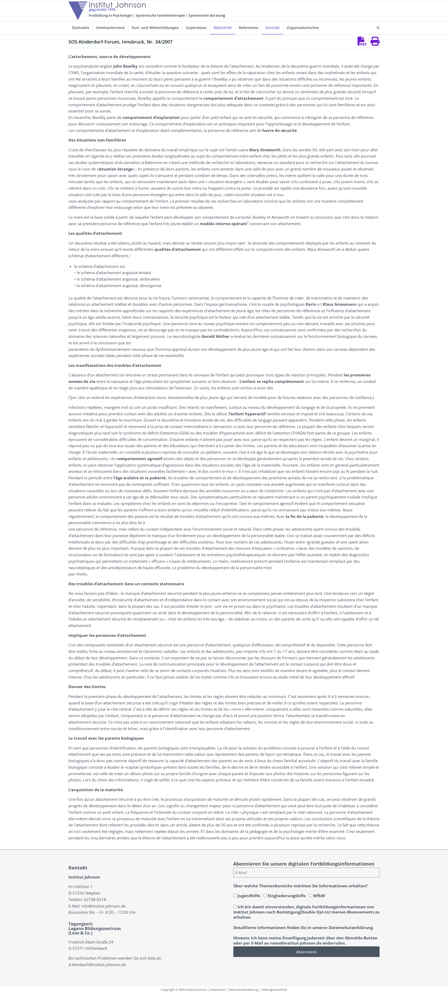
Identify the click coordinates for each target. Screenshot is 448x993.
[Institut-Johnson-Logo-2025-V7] (146, 10)
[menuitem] (80, 27)
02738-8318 (95, 899)
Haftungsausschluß (274, 989)
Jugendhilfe (248, 895)
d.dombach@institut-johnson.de (97, 964)
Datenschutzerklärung (243, 989)
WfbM (318, 895)
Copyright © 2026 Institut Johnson (184, 989)
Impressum (217, 989)
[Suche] (376, 27)
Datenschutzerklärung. (351, 927)
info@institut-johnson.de (103, 906)
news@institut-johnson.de (295, 943)
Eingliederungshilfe (286, 895)
